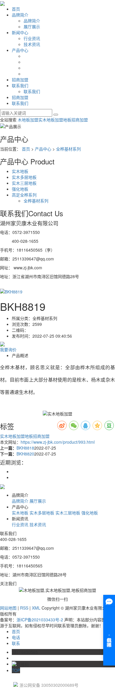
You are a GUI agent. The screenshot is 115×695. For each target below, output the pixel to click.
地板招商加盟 (75, 120)
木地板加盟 (28, 120)
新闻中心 (20, 32)
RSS (24, 608)
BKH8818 (25, 448)
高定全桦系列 (24, 195)
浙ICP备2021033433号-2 (40, 620)
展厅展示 (32, 26)
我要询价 (8, 349)
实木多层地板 (24, 177)
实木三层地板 (24, 183)
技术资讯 (32, 44)
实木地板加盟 (50, 120)
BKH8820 (25, 454)
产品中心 (20, 50)
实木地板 (20, 171)
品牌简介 (20, 15)
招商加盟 (20, 79)
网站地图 (8, 608)
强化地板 (20, 189)
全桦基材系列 (68, 149)
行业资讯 (32, 38)
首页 (16, 9)
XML (36, 608)
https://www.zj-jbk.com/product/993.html (58, 442)
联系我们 (20, 85)
